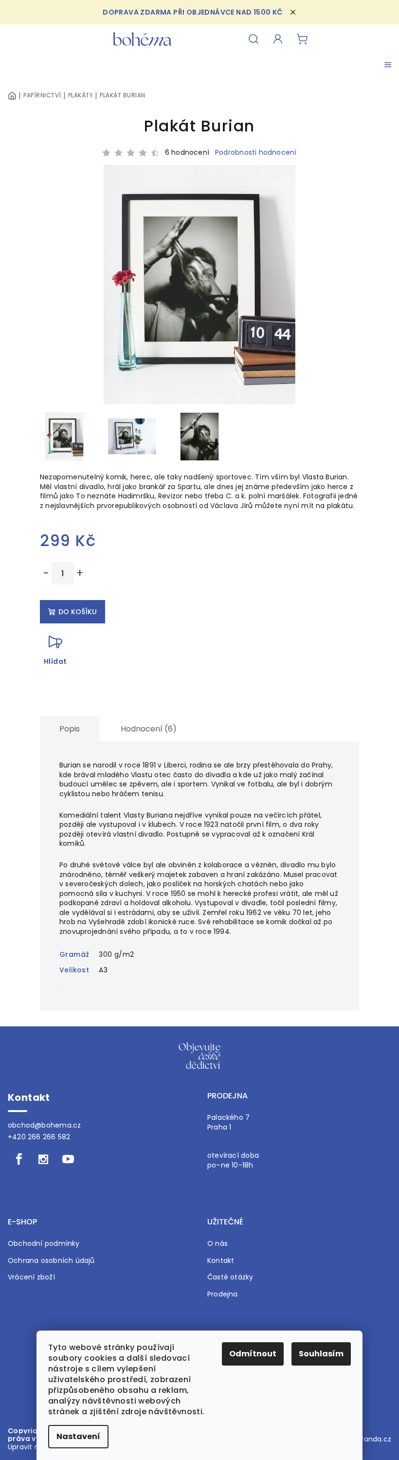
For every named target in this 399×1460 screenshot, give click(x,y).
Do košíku (77, 612)
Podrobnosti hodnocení (255, 152)
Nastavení (78, 1436)
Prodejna (222, 1294)
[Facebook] (19, 1159)
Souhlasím (321, 1353)
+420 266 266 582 (39, 1137)
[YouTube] (68, 1159)
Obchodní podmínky (44, 1243)
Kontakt (220, 1260)
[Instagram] (43, 1159)
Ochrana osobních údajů (51, 1260)
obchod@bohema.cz (44, 1125)
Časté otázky (230, 1277)
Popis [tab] (69, 728)
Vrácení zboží (31, 1277)
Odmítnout (252, 1353)
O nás (217, 1243)
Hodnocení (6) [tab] (149, 728)
